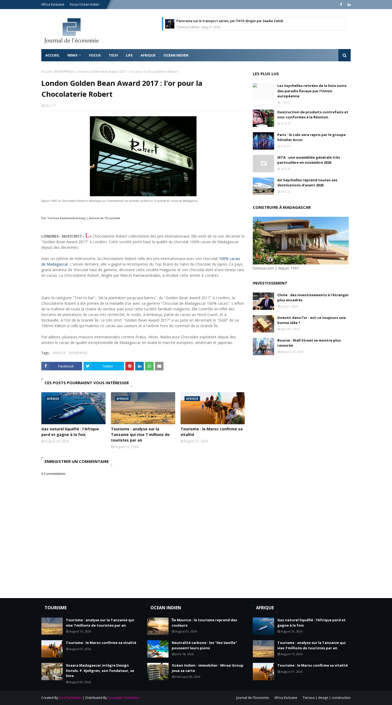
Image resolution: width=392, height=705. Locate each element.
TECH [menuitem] (113, 55)
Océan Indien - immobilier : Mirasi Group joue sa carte (207, 668)
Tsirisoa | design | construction (327, 697)
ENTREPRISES (64, 71)
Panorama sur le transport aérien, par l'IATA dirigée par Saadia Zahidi (229, 21)
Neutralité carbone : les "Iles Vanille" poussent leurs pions (204, 645)
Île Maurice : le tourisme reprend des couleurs (204, 623)
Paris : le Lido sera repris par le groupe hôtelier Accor (311, 137)
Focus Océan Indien (84, 4)
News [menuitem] (72, 55)
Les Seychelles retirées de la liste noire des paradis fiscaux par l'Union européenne (311, 90)
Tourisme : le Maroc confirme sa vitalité (212, 431)
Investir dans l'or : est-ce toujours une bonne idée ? (311, 320)
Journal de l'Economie (252, 697)
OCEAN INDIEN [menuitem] (175, 55)
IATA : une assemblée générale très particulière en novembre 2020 (308, 160)
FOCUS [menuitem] (95, 55)
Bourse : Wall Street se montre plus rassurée (309, 343)
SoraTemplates (70, 697)
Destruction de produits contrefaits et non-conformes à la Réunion (312, 115)
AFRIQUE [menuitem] (148, 55)
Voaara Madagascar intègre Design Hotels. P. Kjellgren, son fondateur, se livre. (100, 670)
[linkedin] (348, 4)
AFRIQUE (59, 353)
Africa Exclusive (52, 4)
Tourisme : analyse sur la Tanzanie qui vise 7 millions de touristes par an (140, 434)
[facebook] (341, 4)
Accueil (46, 71)
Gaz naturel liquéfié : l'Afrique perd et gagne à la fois (70, 431)
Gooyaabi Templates (123, 697)
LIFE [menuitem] (129, 55)
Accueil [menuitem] (52, 55)
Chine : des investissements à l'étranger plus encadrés (313, 298)
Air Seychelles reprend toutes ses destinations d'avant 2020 (307, 183)
